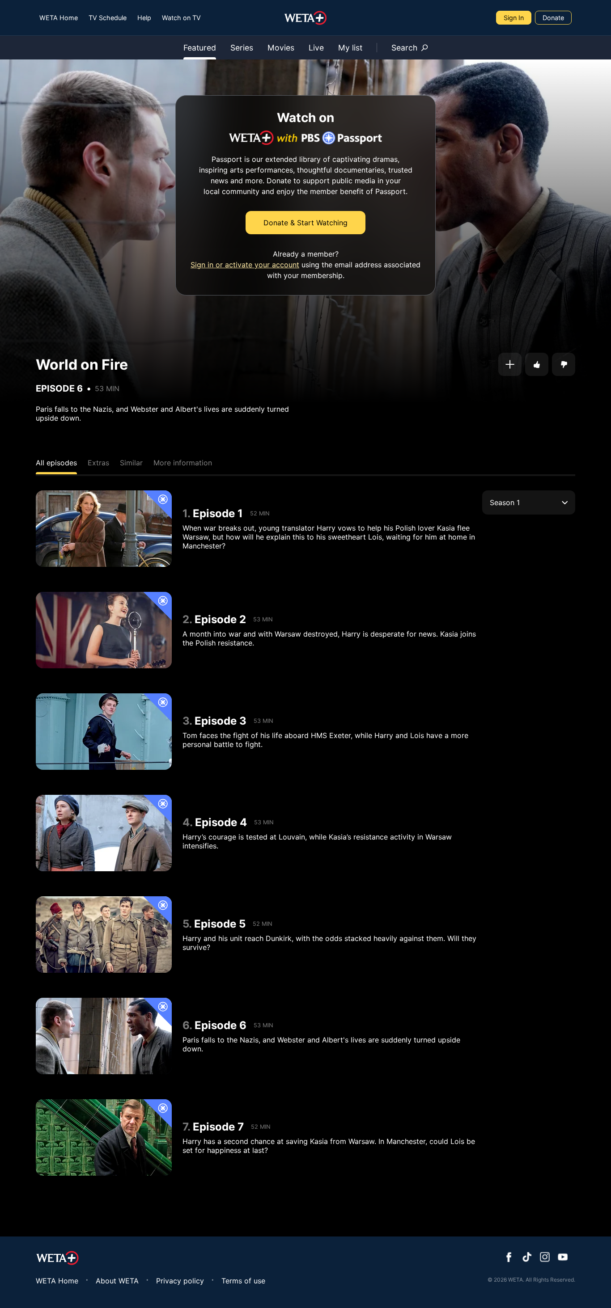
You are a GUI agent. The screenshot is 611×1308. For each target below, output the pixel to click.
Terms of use (243, 1280)
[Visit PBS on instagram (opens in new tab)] (544, 1258)
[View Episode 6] (104, 1036)
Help (144, 17)
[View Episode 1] (104, 528)
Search (404, 47)
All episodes (56, 462)
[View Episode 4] (104, 833)
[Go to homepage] (305, 18)
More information (182, 462)
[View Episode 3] (104, 731)
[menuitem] (58, 17)
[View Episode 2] (104, 630)
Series (241, 47)
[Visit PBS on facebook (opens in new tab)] (509, 1258)
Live (316, 47)
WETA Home (58, 17)
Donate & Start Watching (305, 222)
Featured (199, 47)
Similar (131, 462)
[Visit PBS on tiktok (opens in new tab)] (527, 1258)
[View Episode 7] (104, 1137)
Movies (280, 47)
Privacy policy (180, 1280)
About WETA (117, 1280)
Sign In (514, 17)
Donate (553, 17)
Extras (98, 462)
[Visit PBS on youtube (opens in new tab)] (562, 1258)
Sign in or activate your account (245, 264)
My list (350, 47)
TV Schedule (108, 17)
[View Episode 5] (104, 934)
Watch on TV (181, 17)
